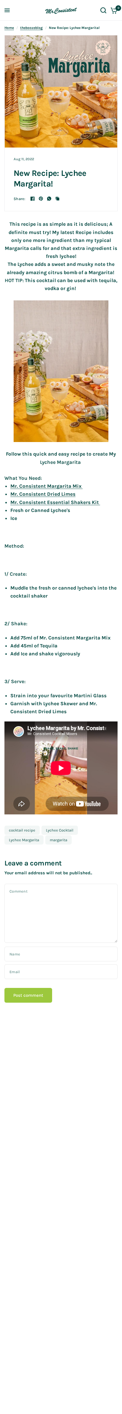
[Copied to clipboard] (57, 198)
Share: (19, 199)
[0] (113, 10)
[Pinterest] (40, 198)
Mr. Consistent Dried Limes (43, 494)
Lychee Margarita (24, 840)
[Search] (103, 10)
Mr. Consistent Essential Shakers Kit (55, 502)
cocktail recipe (22, 830)
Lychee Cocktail (59, 830)
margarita (58, 840)
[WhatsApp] (49, 198)
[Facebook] (32, 198)
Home (9, 28)
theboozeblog (31, 28)
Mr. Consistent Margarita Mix (46, 486)
